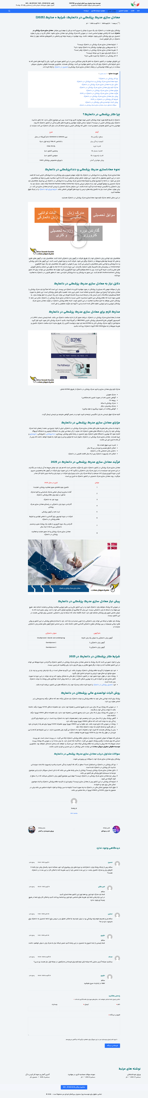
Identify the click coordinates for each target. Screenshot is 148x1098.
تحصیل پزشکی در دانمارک (103, 684)
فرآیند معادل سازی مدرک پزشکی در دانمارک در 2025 (99, 93)
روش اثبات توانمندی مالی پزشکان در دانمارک (101, 102)
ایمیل (86, 1004)
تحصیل (34, 1077)
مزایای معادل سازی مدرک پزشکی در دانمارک (102, 90)
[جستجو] (9, 11)
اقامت (132, 11)
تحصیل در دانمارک (61, 67)
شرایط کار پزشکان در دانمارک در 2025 (104, 99)
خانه (138, 11)
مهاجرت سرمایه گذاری (98, 11)
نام (118, 1004)
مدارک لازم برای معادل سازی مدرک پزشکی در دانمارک (99, 87)
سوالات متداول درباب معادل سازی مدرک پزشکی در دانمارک (98, 105)
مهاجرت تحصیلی (123, 11)
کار (87, 23)
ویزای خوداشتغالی (134, 1074)
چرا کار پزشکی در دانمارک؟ (108, 78)
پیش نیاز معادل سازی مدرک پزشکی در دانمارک (101, 96)
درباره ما (86, 11)
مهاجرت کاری (112, 11)
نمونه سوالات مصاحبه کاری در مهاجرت (81, 1074)
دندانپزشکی (50, 434)
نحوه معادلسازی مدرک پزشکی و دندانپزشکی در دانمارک (97, 81)
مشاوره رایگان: (74, 1087)
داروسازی (33, 434)
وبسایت (54, 1004)
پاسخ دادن (32, 862)
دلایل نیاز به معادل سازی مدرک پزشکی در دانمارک (100, 84)
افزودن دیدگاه (114, 1015)
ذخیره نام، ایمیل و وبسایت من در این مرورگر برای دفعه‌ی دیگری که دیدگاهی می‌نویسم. (91, 1039)
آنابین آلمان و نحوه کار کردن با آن (37, 1074)
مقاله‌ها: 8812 (74, 813)
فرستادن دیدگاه (112, 1045)
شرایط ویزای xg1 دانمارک (48, 189)
